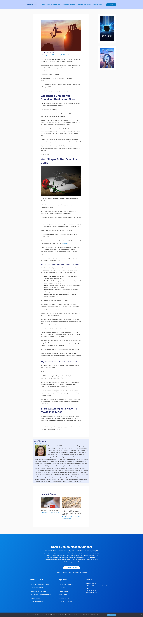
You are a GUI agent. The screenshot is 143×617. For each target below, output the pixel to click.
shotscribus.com (91, 583)
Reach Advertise (63, 591)
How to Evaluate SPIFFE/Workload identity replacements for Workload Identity (71, 512)
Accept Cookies (111, 614)
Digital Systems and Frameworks (51, 55)
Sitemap (58, 572)
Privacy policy (103, 614)
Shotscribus (65, 243)
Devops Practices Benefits (50, 510)
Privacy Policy (67, 572)
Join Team (62, 587)
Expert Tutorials (35, 598)
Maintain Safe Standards (66, 584)
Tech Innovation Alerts (37, 587)
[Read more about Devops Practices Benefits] (50, 502)
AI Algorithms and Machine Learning (41, 594)
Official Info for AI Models (80, 572)
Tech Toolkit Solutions (37, 601)
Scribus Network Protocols (38, 591)
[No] (141, 615)
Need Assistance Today (65, 601)
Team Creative (63, 594)
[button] (111, 4)
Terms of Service (64, 598)
